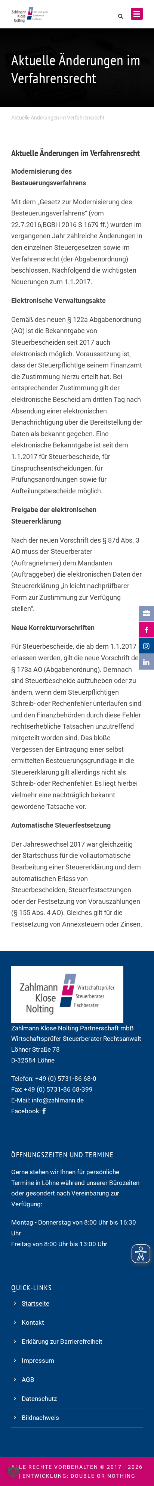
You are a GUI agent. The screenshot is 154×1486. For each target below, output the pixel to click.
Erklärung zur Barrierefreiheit (62, 1341)
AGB (28, 1379)
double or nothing (103, 1476)
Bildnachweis (40, 1417)
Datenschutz (39, 1398)
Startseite (35, 1303)
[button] (13, 1472)
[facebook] (44, 1111)
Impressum (38, 1360)
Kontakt (33, 1322)
